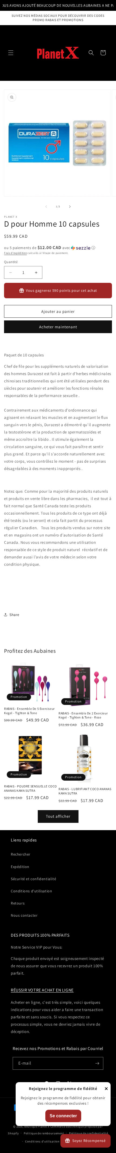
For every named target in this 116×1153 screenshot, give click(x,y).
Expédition (20, 866)
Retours (18, 903)
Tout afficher (58, 816)
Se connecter (63, 1116)
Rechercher (20, 854)
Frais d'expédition (15, 253)
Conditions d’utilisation (42, 1141)
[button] (11, 53)
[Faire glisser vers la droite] (70, 207)
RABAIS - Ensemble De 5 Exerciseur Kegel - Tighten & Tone (29, 711)
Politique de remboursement (44, 1133)
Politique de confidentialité (88, 1133)
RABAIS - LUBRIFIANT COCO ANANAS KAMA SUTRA (85, 791)
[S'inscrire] (97, 1063)
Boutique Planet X (37, 1126)
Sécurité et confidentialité (33, 878)
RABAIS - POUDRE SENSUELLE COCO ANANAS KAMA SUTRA (30, 788)
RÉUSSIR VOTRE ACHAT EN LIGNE (42, 990)
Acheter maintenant (58, 326)
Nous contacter (24, 915)
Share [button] (14, 614)
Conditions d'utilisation (31, 891)
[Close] (106, 1089)
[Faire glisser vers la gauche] (46, 207)
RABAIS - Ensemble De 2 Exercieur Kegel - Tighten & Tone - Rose (83, 715)
